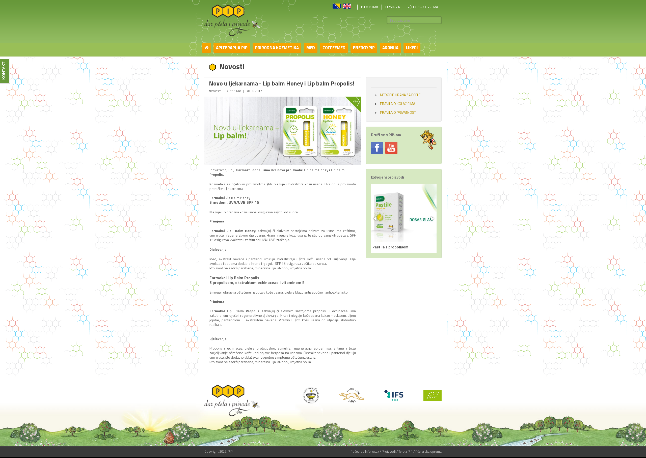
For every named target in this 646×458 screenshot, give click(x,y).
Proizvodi (389, 451)
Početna (356, 451)
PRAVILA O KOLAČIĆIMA (395, 103)
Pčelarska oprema (428, 451)
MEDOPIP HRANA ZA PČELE (397, 95)
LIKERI (412, 47)
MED (310, 47)
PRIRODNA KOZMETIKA (277, 47)
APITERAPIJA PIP (232, 47)
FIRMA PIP (392, 7)
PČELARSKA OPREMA (423, 7)
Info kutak (372, 451)
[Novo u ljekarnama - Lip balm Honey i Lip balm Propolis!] (282, 131)
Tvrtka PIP (405, 451)
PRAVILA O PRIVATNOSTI (396, 112)
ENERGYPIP (364, 47)
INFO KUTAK (369, 7)
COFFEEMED (333, 47)
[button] (375, 219)
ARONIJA (390, 47)
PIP (238, 91)
